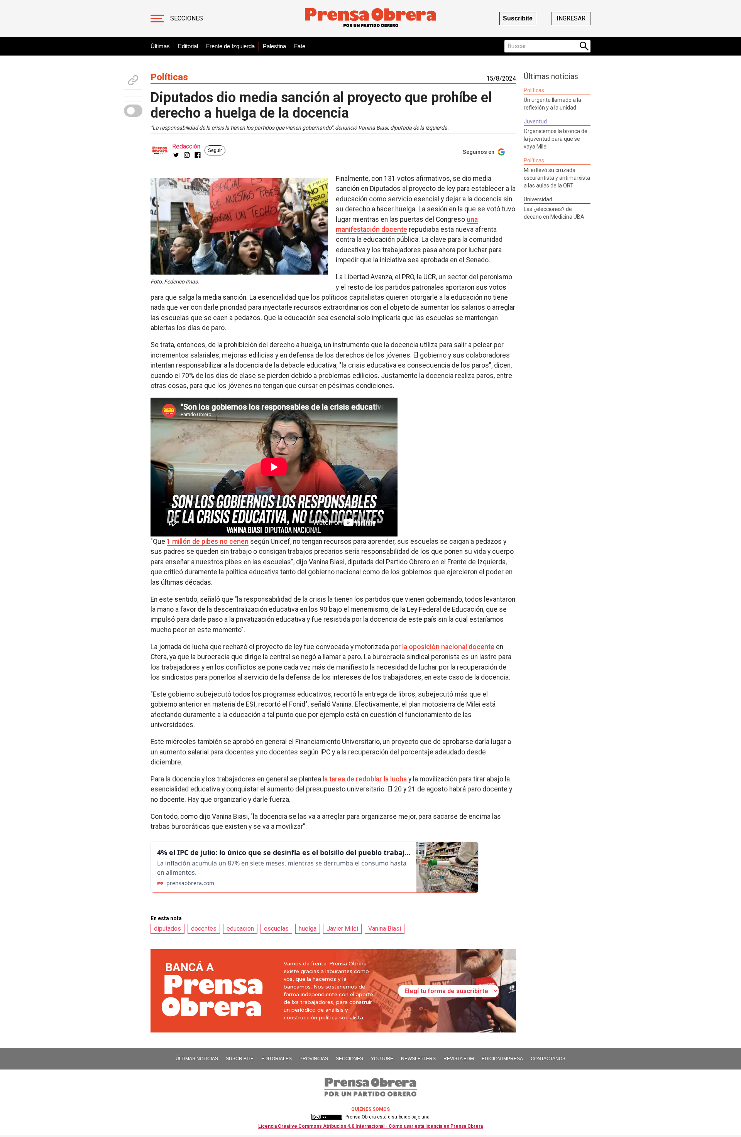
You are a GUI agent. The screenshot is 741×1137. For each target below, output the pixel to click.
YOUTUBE (382, 1058)
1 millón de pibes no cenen (208, 541)
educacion (240, 928)
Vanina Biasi (384, 928)
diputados (167, 928)
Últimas (160, 46)
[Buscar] (584, 46)
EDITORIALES (276, 1058)
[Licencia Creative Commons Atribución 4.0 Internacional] (326, 1117)
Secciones (186, 18)
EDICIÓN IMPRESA (502, 1058)
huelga (307, 928)
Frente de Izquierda (230, 46)
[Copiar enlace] (133, 80)
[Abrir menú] (157, 18)
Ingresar (571, 18)
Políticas (169, 77)
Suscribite (518, 18)
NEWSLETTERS (418, 1058)
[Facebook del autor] (197, 155)
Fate (299, 46)
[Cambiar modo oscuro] (133, 111)
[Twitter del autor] (176, 155)
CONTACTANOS (548, 1058)
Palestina (274, 46)
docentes (204, 928)
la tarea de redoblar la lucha (365, 779)
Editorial (188, 46)
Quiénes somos (370, 1109)
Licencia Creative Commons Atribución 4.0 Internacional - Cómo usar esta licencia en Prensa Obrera (370, 1126)
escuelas (276, 928)
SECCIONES (349, 1058)
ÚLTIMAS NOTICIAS (197, 1058)
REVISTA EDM (458, 1058)
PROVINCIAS (313, 1058)
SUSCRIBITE (240, 1058)
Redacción (186, 146)
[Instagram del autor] (187, 155)
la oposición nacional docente (448, 647)
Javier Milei (342, 928)
